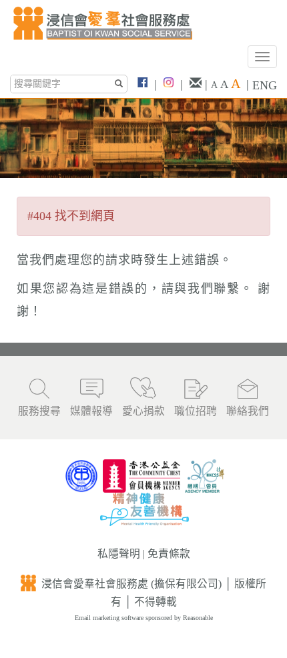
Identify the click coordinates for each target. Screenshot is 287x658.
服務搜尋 (39, 411)
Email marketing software (110, 617)
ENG (264, 85)
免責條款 (169, 553)
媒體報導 (91, 411)
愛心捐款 (143, 411)
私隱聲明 (118, 553)
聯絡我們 (247, 411)
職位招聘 (195, 411)
